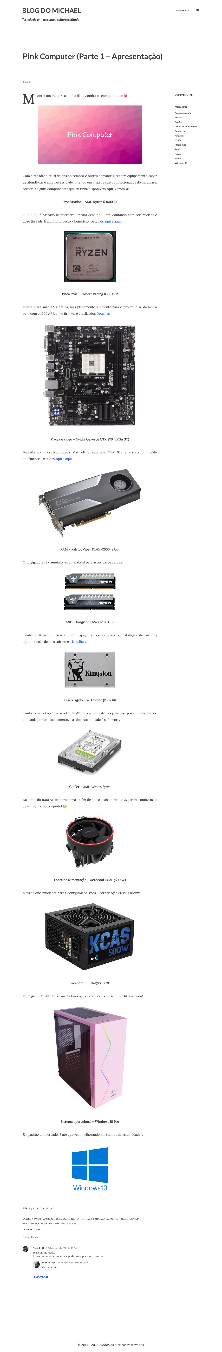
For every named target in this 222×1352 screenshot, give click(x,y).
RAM (177, 149)
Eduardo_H (38, 1248)
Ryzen (178, 153)
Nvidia (178, 140)
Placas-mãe (180, 144)
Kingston (179, 135)
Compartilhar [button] (184, 94)
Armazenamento (183, 112)
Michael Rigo (48, 1262)
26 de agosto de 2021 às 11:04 (61, 1248)
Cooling (178, 122)
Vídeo (178, 158)
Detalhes (103, 313)
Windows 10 (181, 163)
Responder (40, 1276)
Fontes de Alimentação (186, 126)
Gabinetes (180, 131)
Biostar (178, 117)
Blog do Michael (51, 10)
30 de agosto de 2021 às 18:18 (73, 1262)
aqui (107, 221)
